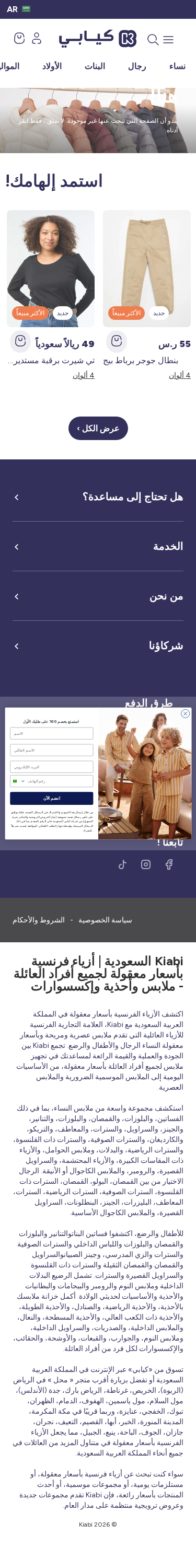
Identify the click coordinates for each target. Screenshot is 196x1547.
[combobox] (17, 781)
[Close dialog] (185, 713)
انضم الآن (51, 798)
